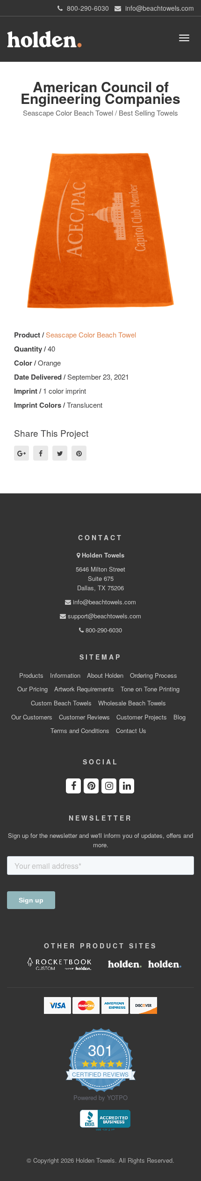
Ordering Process (153, 675)
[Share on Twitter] (59, 453)
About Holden (105, 675)
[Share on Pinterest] (79, 453)
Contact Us (131, 730)
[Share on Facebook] (40, 453)
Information (65, 675)
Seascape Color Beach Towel (91, 334)
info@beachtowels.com (103, 601)
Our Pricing (32, 689)
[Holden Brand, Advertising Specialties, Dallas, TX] (105, 1119)
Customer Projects (141, 717)
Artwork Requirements (84, 689)
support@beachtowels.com (103, 615)
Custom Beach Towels (61, 703)
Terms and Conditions (79, 730)
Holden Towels (103, 554)
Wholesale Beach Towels (132, 703)
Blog (179, 717)
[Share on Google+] (21, 453)
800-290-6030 (103, 629)
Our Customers (31, 717)
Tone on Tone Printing (150, 689)
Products (31, 675)
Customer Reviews (84, 717)
